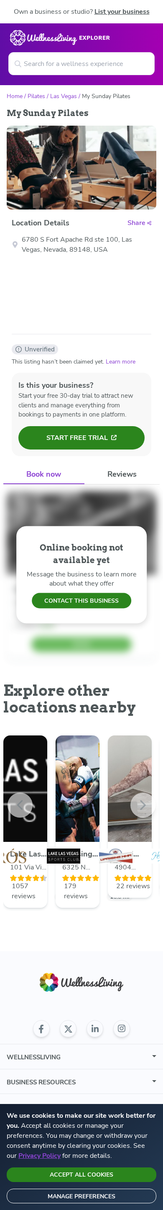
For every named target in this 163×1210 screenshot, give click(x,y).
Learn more (120, 362)
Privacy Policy (39, 1155)
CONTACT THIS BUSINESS (81, 601)
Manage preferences (81, 1196)
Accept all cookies (81, 1175)
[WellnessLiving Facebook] (41, 1029)
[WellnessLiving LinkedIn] (95, 1029)
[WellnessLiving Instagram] (121, 1029)
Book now (43, 474)
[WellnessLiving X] (68, 1029)
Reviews (122, 474)
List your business (122, 11)
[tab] (43, 474)
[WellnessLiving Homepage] (81, 982)
